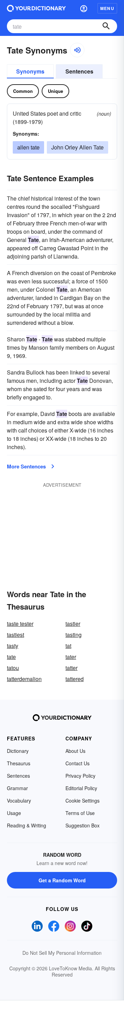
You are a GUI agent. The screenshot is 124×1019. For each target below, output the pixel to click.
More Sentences (26, 466)
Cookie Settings (82, 800)
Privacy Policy (80, 775)
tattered (74, 679)
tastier (72, 624)
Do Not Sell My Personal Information (62, 952)
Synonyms (30, 71)
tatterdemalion (24, 679)
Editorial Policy (81, 788)
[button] (84, 8)
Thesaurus (18, 763)
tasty (12, 646)
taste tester (20, 624)
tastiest (15, 635)
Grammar (17, 788)
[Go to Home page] (36, 8)
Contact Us (77, 763)
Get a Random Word (62, 880)
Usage (14, 812)
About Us (75, 750)
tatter (71, 668)
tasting (73, 635)
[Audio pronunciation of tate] (77, 50)
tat (68, 646)
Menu (107, 8)
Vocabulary (19, 800)
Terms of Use (80, 812)
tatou (13, 668)
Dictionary (18, 750)
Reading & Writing (26, 825)
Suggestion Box (82, 825)
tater (70, 657)
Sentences (79, 71)
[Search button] (106, 26)
